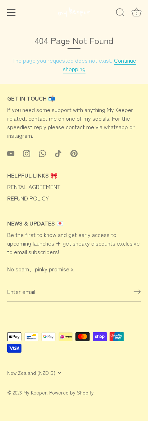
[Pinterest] (74, 152)
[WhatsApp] (42, 152)
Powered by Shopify (71, 392)
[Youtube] (10, 152)
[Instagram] (26, 152)
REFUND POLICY (28, 198)
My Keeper (34, 392)
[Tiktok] (58, 152)
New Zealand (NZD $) (31, 373)
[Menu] (11, 12)
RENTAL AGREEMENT (33, 186)
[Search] (120, 13)
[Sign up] (137, 291)
